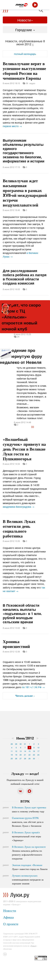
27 (21, 758)
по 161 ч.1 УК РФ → (33, 687)
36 (26, 83)
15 (29, 751)
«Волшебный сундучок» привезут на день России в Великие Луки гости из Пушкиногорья (24, 449)
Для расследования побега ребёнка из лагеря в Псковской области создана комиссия (25, 277)
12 (16, 751)
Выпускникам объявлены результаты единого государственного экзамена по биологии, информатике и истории (23, 150)
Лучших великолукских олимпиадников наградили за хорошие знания (27, 879)
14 (25, 751)
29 (16, 744)
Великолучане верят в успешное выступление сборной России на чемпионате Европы (24, 70)
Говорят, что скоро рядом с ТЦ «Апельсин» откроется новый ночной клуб (21, 317)
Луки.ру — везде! (25, 773)
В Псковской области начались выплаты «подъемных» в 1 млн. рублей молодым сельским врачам (22, 613)
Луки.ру (33, 946)
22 (29, 754)
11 (12, 751)
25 (12, 758)
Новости (24, 19)
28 (12, 744)
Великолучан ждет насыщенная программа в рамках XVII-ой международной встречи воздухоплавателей (25, 192)
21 (25, 754)
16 (34, 751)
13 (21, 751)
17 (38, 751)
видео (32, 83)
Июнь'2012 (25, 738)
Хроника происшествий (16, 644)
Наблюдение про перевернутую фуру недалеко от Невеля (21, 356)
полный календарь (25, 54)
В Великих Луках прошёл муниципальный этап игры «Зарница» (26, 836)
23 (34, 754)
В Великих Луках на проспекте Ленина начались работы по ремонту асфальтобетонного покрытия (29, 852)
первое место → (12, 126)
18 (12, 754)
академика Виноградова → (18, 506)
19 (16, 754)
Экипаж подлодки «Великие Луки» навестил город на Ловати (30, 867)
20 (21, 754)
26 (16, 758)
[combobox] (25, 29)
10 (38, 747)
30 (21, 744)
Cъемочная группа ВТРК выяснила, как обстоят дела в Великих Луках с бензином (27, 821)
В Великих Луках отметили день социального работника (19, 528)
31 (25, 744)
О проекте (10, 923)
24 (38, 754)
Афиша (8, 917)
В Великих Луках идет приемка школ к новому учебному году (29, 809)
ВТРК (25, 801)
